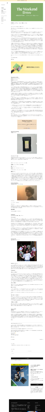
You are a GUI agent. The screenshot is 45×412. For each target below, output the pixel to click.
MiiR (17, 331)
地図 (22, 164)
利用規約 (36, 408)
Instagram (20, 328)
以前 (27, 98)
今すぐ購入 (36, 387)
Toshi (13, 59)
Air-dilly (31, 110)
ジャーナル (28, 408)
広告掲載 (28, 406)
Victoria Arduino (34, 330)
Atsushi (17, 334)
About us (36, 406)
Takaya (15, 334)
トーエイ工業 (38, 330)
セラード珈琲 (14, 331)
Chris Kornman (40, 48)
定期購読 (28, 407)
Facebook (23, 328)
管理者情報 (36, 407)
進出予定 (26, 107)
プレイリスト (17, 108)
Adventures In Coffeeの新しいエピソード (25, 34)
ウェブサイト (17, 202)
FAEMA (27, 330)
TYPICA (41, 330)
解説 (30, 101)
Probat (11, 331)
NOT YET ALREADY (13, 217)
